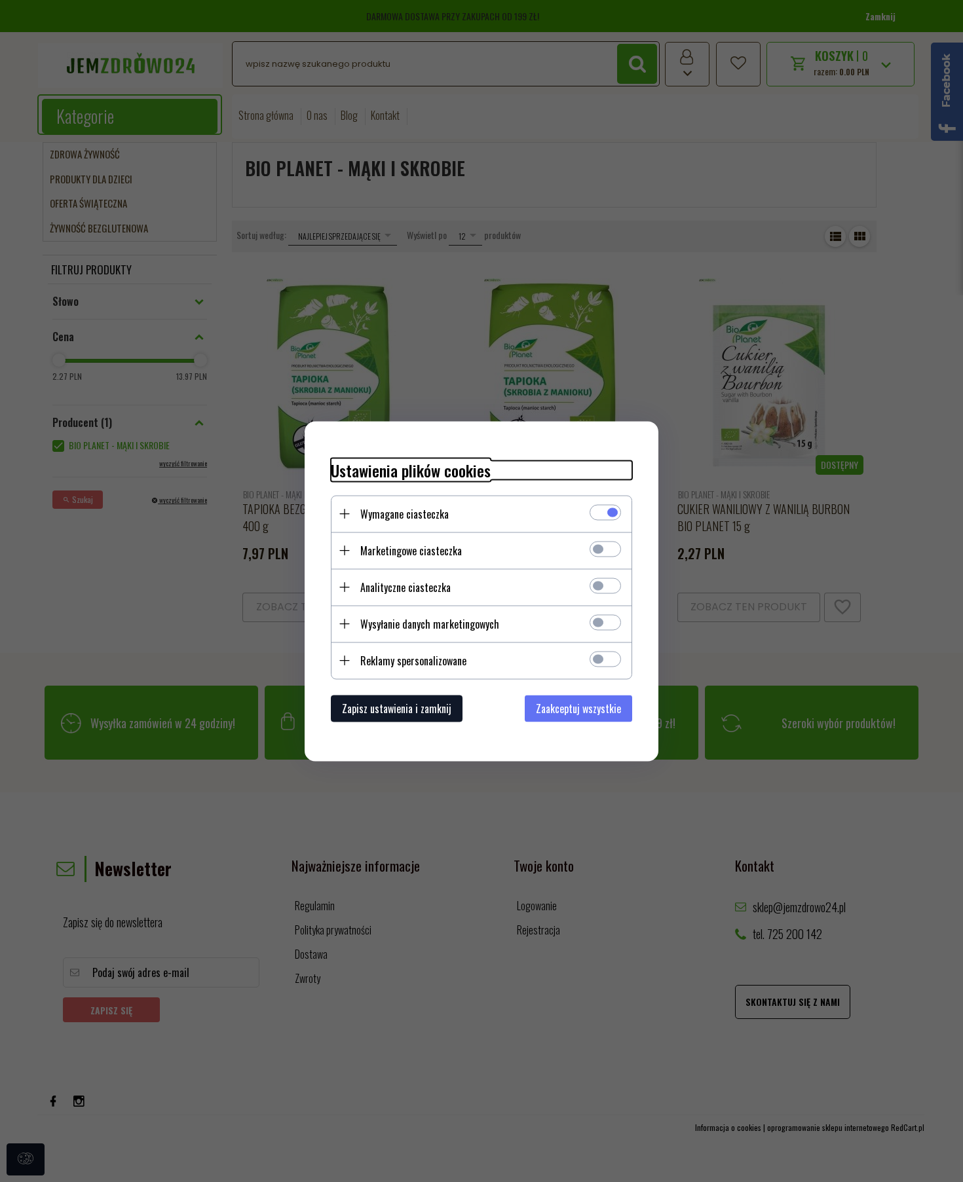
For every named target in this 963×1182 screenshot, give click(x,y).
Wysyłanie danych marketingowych (429, 623)
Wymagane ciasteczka (404, 513)
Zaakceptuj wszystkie (578, 708)
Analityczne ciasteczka (405, 587)
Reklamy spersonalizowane (413, 660)
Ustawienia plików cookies (411, 469)
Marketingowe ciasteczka (411, 550)
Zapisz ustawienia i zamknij (396, 708)
